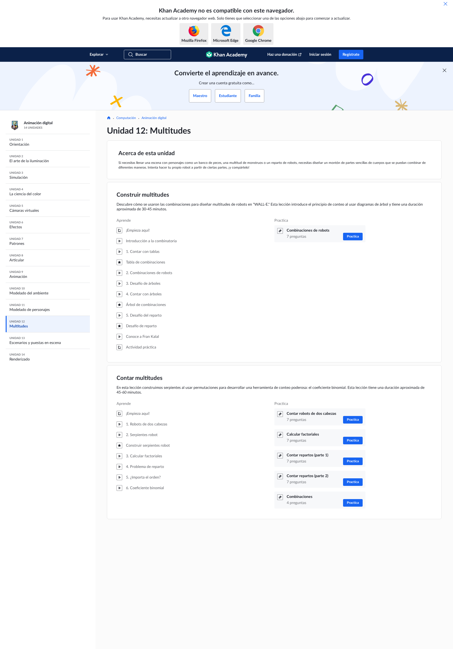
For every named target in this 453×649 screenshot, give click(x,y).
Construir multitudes (143, 195)
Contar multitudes (140, 378)
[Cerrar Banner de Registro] (444, 70)
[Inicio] (109, 118)
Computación (126, 118)
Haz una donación (282, 54)
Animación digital (154, 118)
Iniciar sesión (320, 54)
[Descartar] (445, 4)
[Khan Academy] (226, 54)
